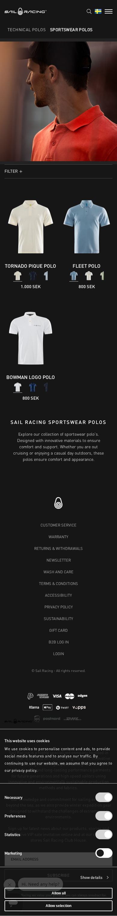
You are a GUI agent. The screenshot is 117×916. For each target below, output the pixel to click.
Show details (91, 877)
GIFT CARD (58, 630)
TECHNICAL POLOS (27, 29)
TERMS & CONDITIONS (58, 583)
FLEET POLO (86, 266)
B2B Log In (59, 642)
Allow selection (58, 906)
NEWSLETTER (58, 560)
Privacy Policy (58, 606)
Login (58, 653)
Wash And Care (59, 571)
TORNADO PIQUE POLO (30, 266)
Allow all (59, 893)
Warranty (58, 536)
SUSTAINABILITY (58, 618)
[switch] (103, 816)
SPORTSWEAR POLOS (71, 29)
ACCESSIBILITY (58, 595)
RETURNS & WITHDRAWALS (58, 548)
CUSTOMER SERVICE (58, 525)
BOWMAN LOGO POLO (30, 377)
